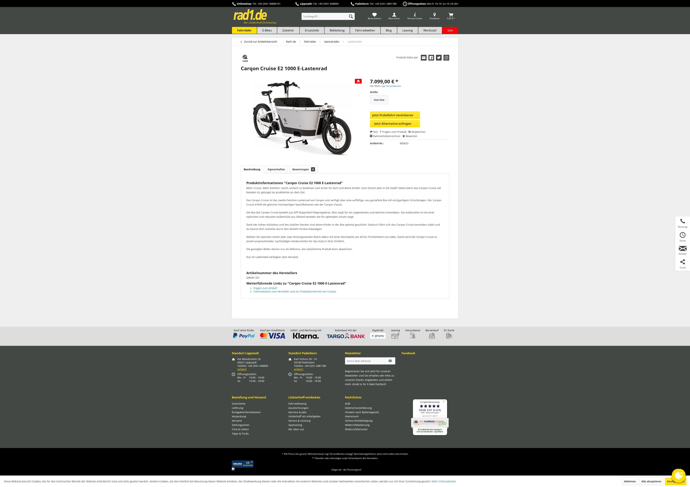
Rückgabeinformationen (246, 412)
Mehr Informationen (444, 481)
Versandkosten (337, 453)
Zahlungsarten (240, 425)
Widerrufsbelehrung (357, 425)
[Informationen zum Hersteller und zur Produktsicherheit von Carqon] (245, 58)
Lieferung (237, 408)
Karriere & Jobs (297, 412)
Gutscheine (238, 403)
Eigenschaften (276, 169)
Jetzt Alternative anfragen (392, 124)
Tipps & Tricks (240, 433)
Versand (237, 420)
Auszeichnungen (298, 408)
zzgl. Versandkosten (391, 85)
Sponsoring (295, 425)
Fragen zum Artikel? (265, 288)
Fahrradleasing (297, 403)
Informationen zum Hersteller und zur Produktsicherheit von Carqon (294, 291)
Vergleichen (418, 131)
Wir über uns (296, 429)
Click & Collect (240, 429)
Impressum (352, 416)
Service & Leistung (299, 420)
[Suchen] (351, 16)
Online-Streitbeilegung (358, 420)
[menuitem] (328, 18)
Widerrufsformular (356, 429)
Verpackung (239, 416)
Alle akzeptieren (651, 481)
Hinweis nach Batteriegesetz (362, 412)
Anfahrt (242, 369)
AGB (347, 403)
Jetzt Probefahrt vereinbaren (392, 115)
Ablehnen (630, 481)
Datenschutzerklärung (358, 408)
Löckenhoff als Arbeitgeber (304, 416)
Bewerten (411, 136)
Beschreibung (252, 169)
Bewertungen (303, 169)
